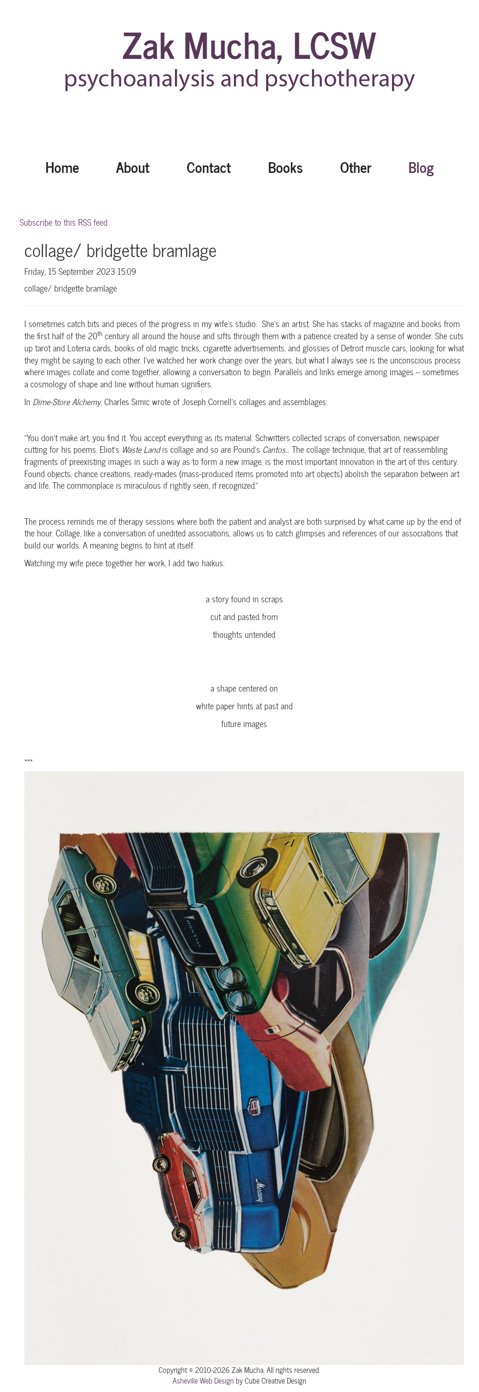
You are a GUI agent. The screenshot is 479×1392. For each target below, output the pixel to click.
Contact (209, 166)
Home (62, 166)
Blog (421, 166)
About (132, 166)
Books (285, 166)
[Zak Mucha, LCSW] (239, 65)
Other (355, 166)
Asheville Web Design (203, 1380)
